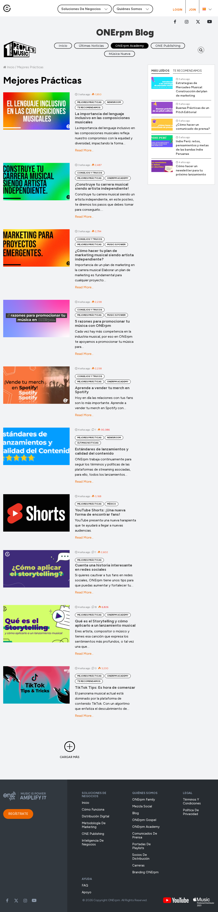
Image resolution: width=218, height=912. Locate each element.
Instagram (186, 21)
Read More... (84, 150)
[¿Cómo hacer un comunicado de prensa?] (162, 125)
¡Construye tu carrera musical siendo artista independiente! (102, 186)
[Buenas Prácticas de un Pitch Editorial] (162, 108)
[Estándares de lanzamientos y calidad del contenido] (36, 446)
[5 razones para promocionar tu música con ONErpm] (36, 318)
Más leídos (160, 71)
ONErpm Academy (129, 46)
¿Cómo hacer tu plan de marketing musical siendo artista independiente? (104, 255)
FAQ (85, 885)
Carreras (138, 865)
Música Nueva (119, 54)
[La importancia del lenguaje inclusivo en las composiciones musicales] (36, 111)
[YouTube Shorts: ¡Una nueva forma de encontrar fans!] (36, 513)
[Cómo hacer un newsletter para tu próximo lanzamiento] (162, 166)
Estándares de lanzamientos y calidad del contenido (101, 451)
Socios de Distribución (140, 857)
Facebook (175, 21)
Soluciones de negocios (94, 794)
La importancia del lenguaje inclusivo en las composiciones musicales (102, 118)
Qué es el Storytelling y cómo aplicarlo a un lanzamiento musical (105, 623)
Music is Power (116, 244)
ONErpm (114, 900)
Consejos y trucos (89, 172)
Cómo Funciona (93, 809)
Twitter (198, 21)
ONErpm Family (143, 799)
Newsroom (114, 102)
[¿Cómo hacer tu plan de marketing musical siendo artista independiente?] (36, 248)
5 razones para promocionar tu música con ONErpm (102, 323)
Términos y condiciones (192, 801)
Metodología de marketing (94, 825)
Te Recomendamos (88, 107)
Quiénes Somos (145, 793)
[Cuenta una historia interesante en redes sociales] (36, 569)
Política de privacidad (191, 812)
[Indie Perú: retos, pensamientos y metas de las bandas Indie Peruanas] (162, 141)
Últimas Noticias (91, 46)
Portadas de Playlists (141, 846)
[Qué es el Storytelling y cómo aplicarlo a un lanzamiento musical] (36, 623)
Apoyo (86, 892)
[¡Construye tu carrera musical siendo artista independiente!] (36, 181)
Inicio (63, 46)
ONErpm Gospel (144, 820)
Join (192, 9)
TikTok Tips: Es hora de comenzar (105, 687)
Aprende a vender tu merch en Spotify (102, 390)
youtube (209, 21)
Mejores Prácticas (89, 102)
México (111, 503)
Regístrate (18, 814)
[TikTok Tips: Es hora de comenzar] (36, 685)
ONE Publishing (167, 46)
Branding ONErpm (145, 872)
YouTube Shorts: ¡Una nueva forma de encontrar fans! (100, 512)
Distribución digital (95, 816)
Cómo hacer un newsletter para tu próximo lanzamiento (191, 170)
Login (177, 9)
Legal (187, 793)
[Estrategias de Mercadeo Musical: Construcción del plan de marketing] (162, 83)
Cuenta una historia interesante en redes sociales (103, 567)
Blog (135, 813)
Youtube (34, 900)
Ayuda (87, 879)
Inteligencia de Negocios (93, 842)
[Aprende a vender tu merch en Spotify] (36, 385)
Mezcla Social (142, 806)
